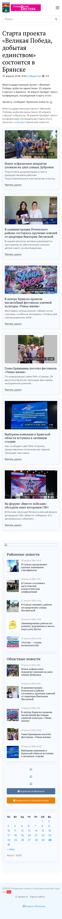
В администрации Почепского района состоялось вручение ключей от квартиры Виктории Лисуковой (31, 233)
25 (15, 839)
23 (49, 835)
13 (29, 830)
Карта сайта (37, 896)
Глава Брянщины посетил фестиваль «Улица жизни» (31, 370)
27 (29, 839)
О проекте (21, 896)
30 (50, 839)
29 (43, 839)
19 (22, 835)
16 (49, 830)
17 (8, 835)
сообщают (19, 122)
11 (15, 830)
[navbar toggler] (57, 7)
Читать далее (13, 185)
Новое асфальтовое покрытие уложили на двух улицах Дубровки (29, 165)
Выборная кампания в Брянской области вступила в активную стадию (27, 438)
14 (36, 830)
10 (8, 830)
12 (22, 830)
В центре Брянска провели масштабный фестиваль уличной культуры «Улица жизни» (28, 302)
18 (15, 835)
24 (8, 839)
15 (43, 830)
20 (29, 835)
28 (36, 839)
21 (36, 835)
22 (43, 835)
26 (22, 839)
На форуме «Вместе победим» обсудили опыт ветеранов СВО (26, 505)
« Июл (11, 849)
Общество (35, 76)
